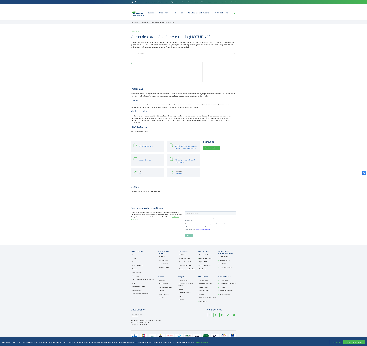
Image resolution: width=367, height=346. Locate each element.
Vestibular (162, 256)
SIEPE (181, 296)
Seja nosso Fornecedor (226, 290)
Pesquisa (179, 13)
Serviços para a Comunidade (140, 293)
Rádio (209, 2)
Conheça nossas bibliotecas (207, 297)
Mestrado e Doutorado (166, 287)
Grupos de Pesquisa (185, 292)
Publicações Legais (137, 265)
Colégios (161, 297)
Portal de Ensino (221, 13)
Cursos (151, 13)
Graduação (162, 280)
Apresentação (183, 280)
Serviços (201, 294)
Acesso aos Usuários (205, 283)
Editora (203, 2)
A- (139, 2)
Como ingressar (163, 263)
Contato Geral (224, 280)
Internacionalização (157, 2)
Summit (181, 299)
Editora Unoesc (136, 272)
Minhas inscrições (184, 258)
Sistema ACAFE (163, 260)
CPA (188, 2)
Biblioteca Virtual (204, 290)
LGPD (133, 283)
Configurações (336, 342)
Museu (216, 2)
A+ (136, 2)
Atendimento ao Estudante (199, 13)
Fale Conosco (203, 269)
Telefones (223, 263)
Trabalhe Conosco (225, 294)
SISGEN (181, 289)
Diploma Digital (203, 262)
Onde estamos (165, 13)
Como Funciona (203, 287)
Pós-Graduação (163, 283)
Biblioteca (195, 2)
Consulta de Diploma (205, 255)
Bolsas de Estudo (164, 267)
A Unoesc (146, 2)
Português (233, 2)
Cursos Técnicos (164, 294)
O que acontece (137, 290)
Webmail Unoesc (225, 260)
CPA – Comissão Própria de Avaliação (143, 279)
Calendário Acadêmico (185, 265)
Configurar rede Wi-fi (226, 267)
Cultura (182, 2)
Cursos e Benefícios (205, 265)
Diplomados (174, 2)
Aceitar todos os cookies (354, 342)
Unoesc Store (224, 2)
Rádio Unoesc (136, 276)
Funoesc (134, 269)
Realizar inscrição (211, 148)
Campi (134, 258)
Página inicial (134, 22)
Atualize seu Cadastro (205, 258)
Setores (134, 262)
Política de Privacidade (201, 342)
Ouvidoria (222, 287)
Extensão (161, 290)
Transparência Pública (138, 286)
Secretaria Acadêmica (185, 262)
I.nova (166, 2)
